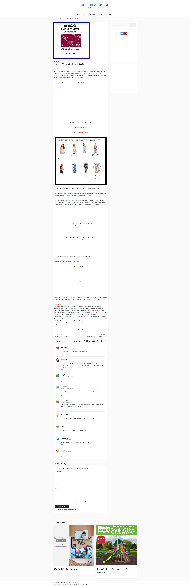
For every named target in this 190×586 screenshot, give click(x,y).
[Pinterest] (126, 33)
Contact (109, 14)
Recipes (92, 14)
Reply (62, 354)
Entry (55, 304)
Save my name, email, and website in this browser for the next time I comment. (79, 502)
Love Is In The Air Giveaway (61, 336)
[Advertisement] (124, 48)
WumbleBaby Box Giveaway (66, 569)
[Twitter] (122, 33)
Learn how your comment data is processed (88, 517)
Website (57, 495)
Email (57, 489)
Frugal (85, 14)
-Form (59, 304)
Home (78, 14)
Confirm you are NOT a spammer (66, 509)
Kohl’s (85, 127)
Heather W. (65, 68)
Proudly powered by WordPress (62, 584)
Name (57, 483)
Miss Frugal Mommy (95, 5)
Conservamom (83, 132)
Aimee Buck (64, 414)
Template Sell (88, 584)
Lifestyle (100, 14)
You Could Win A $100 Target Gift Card (96, 336)
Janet (62, 426)
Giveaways (56, 61)
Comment (58, 471)
